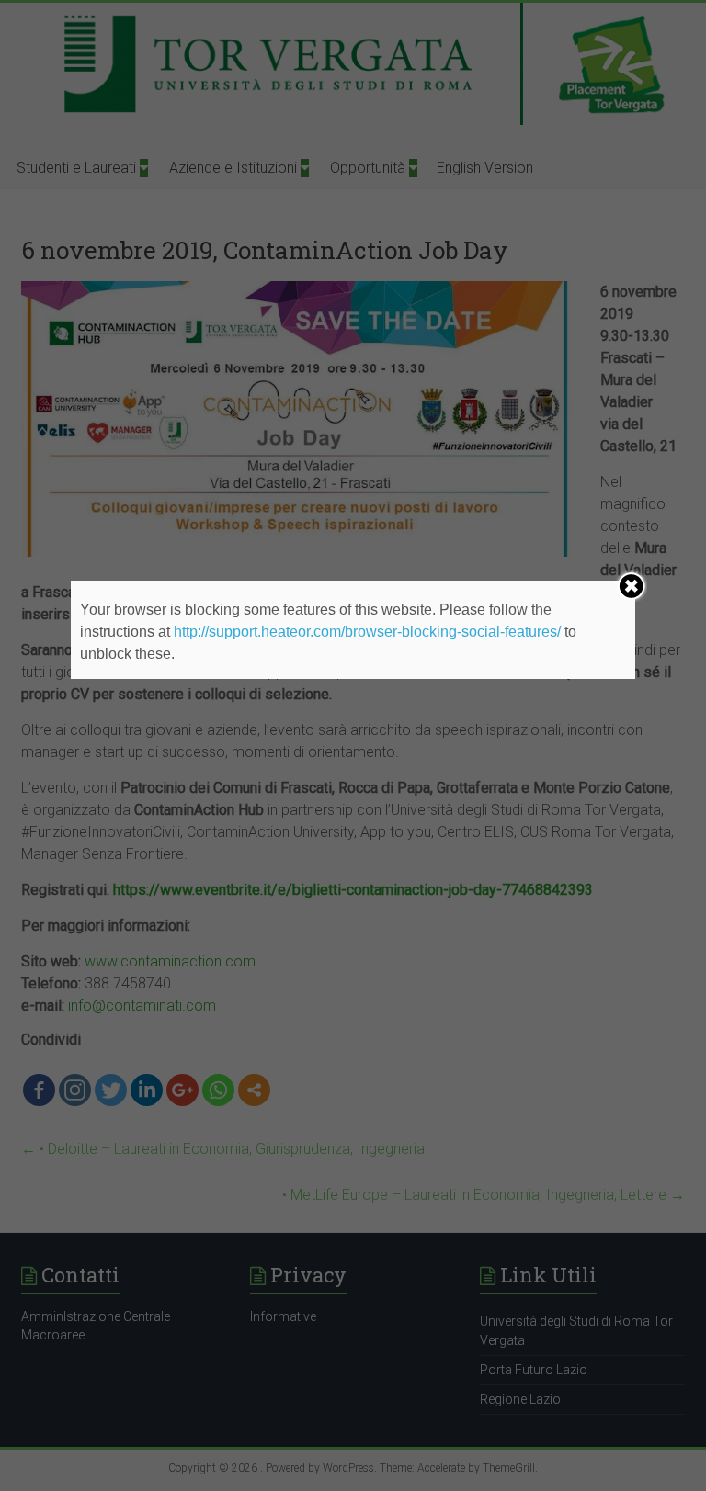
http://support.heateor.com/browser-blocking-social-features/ (367, 631)
